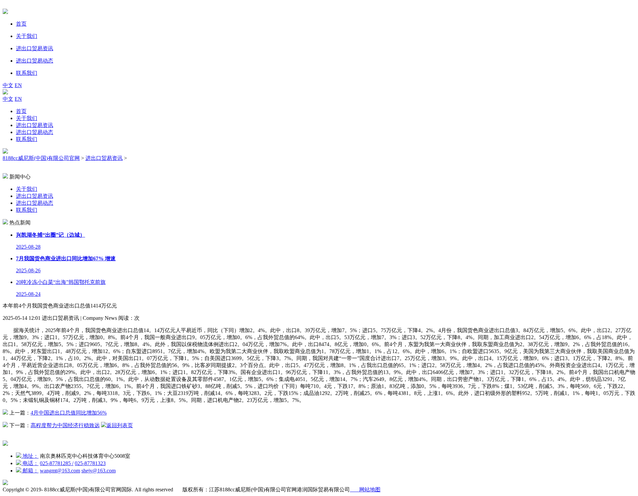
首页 (21, 111)
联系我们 (26, 139)
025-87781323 (90, 463)
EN (18, 85)
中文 (8, 85)
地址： (30, 456)
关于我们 (26, 118)
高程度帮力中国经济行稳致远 (65, 425)
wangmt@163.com (60, 470)
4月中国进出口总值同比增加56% (69, 413)
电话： (30, 463)
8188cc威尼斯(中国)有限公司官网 (41, 158)
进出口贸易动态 (34, 132)
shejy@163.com (98, 470)
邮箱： (30, 470)
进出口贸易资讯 (34, 125)
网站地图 (365, 489)
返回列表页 (119, 425)
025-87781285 (56, 463)
